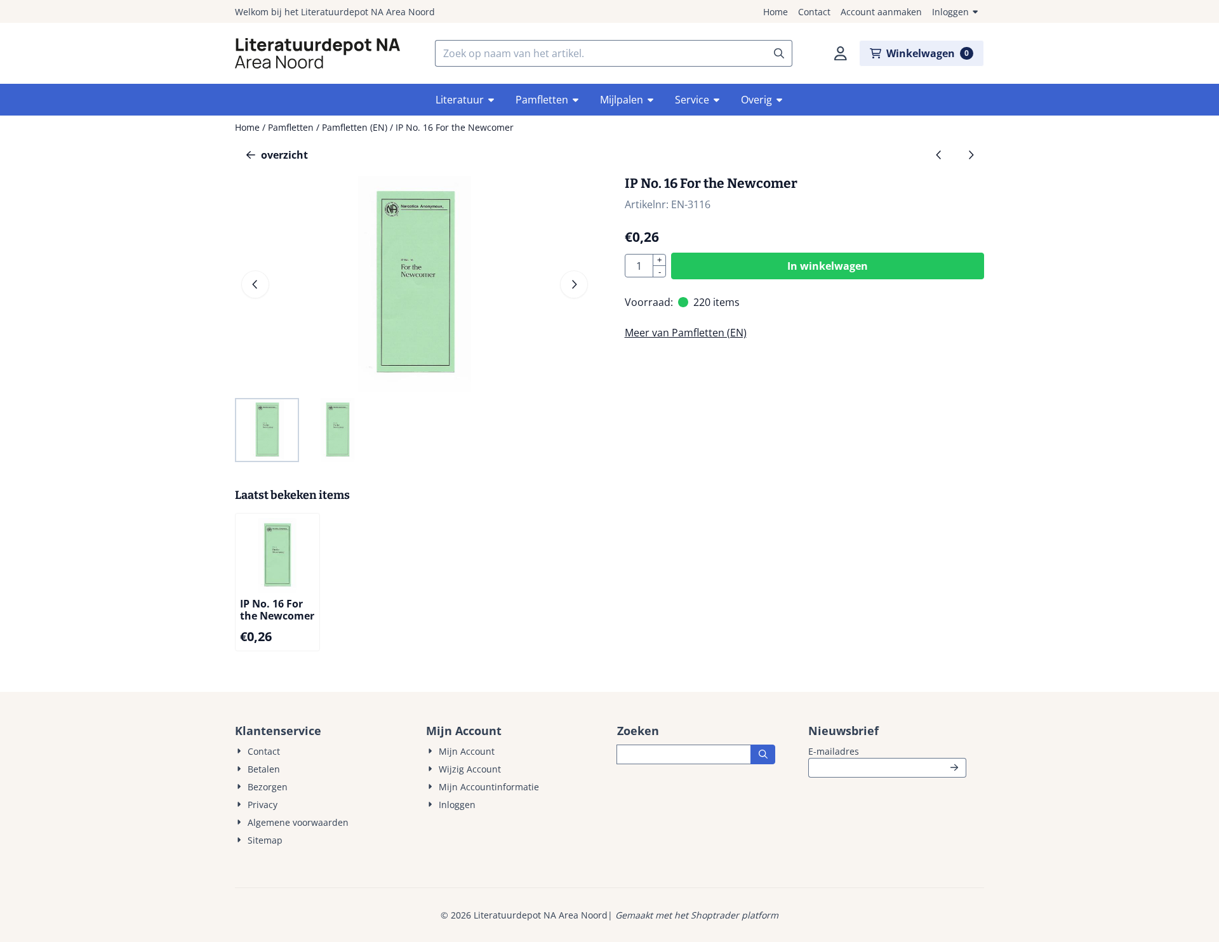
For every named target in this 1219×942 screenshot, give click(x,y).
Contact (814, 12)
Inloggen (950, 12)
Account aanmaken (881, 12)
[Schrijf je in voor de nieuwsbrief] (954, 768)
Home (775, 12)
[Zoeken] (762, 754)
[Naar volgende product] (970, 155)
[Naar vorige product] (939, 155)
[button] (840, 53)
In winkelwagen (827, 266)
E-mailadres (887, 751)
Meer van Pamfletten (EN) (686, 333)
